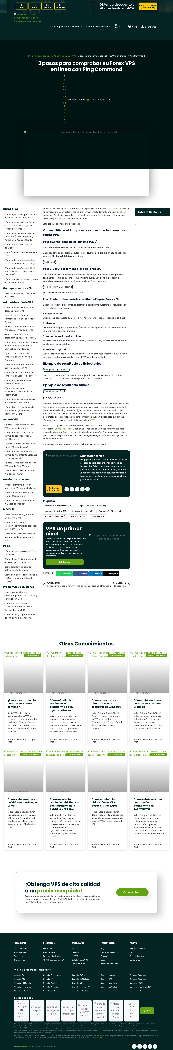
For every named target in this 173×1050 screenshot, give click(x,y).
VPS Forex (98, 516)
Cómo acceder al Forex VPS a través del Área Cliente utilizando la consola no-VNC (20, 455)
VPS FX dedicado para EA (53, 960)
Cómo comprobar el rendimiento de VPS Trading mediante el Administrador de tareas (21, 345)
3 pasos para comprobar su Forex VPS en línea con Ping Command (18, 357)
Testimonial (18, 956)
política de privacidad (109, 964)
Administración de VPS (65, 55)
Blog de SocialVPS (137, 948)
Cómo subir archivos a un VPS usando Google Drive (22, 802)
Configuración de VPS (17, 288)
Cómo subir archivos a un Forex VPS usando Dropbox (148, 703)
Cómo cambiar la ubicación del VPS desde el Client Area (105, 802)
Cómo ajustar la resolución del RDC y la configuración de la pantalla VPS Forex (19, 410)
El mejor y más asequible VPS (91, 506)
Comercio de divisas (110, 511)
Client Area (10, 209)
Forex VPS (116, 208)
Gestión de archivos (16, 479)
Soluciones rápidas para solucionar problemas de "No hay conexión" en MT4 (20, 595)
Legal (103, 960)
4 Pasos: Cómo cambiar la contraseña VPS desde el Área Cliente (19, 319)
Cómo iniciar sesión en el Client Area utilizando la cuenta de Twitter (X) (19, 271)
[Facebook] (66, 489)
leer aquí (98, 1038)
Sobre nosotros (20, 948)
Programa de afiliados (52, 956)
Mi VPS (75, 956)
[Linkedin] (72, 489)
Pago (6, 546)
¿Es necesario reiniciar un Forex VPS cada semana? (22, 703)
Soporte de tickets (137, 956)
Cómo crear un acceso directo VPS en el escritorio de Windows (106, 703)
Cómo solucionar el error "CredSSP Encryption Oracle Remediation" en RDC (18, 606)
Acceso (75, 948)
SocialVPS (24, 1046)
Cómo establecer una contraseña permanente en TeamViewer (18, 391)
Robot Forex (78, 516)
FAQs (132, 952)
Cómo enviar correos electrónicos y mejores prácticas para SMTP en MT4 (20, 526)
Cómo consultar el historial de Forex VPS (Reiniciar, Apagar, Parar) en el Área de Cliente (19, 236)
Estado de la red (78, 964)
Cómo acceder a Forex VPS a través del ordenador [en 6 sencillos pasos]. (18, 436)
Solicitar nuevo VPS (80, 960)
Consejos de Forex (82, 511)
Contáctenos (135, 960)
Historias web (19, 960)
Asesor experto (49, 952)
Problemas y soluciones (18, 587)
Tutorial (90, 26)
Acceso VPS (10, 419)
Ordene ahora (132, 892)
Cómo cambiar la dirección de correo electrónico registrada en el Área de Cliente (20, 225)
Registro (75, 952)
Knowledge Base (58, 26)
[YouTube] (87, 489)
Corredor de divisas (55, 511)
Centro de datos (20, 952)
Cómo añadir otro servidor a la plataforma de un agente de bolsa (19, 537)
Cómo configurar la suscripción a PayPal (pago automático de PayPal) (20, 578)
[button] (64, 573)
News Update (103, 26)
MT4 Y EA (9, 509)
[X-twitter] (77, 489)
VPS (93, 420)
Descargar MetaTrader (110, 952)
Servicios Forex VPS (64, 428)
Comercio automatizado (58, 506)
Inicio (30, 55)
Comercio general (55, 516)
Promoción (77, 26)
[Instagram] (82, 489)
